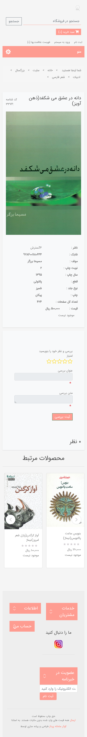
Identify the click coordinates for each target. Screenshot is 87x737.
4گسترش (36, 247)
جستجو (14, 21)
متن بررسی (66, 393)
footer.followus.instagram (58, 644)
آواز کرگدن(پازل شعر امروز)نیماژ (27, 537)
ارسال (73, 720)
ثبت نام (78, 42)
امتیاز (70, 356)
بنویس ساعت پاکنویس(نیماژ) (72, 535)
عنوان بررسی (65, 370)
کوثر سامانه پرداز (57, 726)
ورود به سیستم (62, 42)
